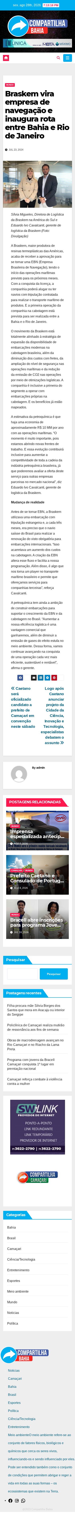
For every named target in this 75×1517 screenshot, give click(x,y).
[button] (58, 58)
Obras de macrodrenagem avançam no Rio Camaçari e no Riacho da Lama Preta (35, 1045)
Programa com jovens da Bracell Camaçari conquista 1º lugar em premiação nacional (31, 1064)
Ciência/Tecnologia (21, 1259)
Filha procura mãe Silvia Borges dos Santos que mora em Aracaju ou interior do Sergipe (36, 1010)
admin (40, 767)
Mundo (10, 85)
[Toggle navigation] (67, 58)
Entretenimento (18, 1270)
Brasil (11, 1238)
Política (12, 1323)
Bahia (11, 1227)
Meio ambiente (18, 1291)
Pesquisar (15, 960)
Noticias (13, 1313)
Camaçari (16, 870)
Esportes (13, 1281)
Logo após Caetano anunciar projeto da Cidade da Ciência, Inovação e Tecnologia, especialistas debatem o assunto (52, 715)
